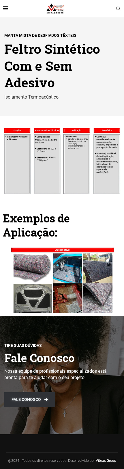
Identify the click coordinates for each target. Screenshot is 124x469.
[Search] (118, 8)
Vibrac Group (106, 461)
